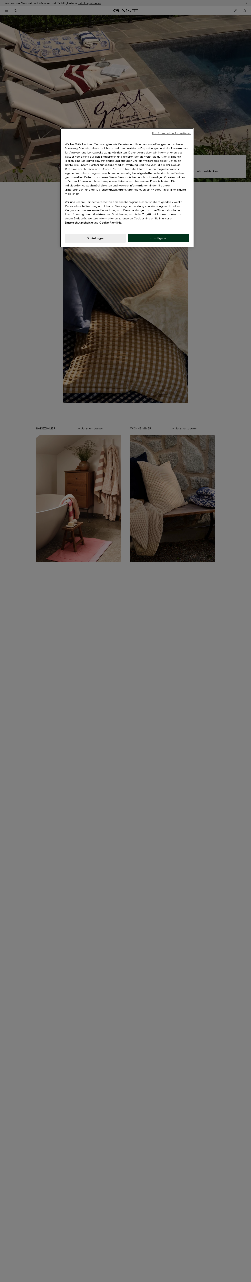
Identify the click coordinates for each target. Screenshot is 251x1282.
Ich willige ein (158, 238)
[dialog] (127, 187)
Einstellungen (95, 238)
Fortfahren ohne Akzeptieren (171, 133)
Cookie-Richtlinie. (110, 222)
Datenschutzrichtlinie (79, 222)
